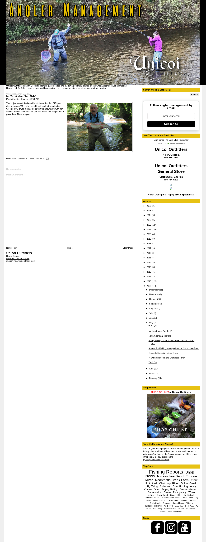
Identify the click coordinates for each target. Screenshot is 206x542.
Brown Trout (162, 495)
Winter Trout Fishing (175, 511)
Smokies (166, 503)
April (151, 369)
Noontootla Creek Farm (35, 158)
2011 (149, 276)
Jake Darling (157, 509)
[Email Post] (47, 158)
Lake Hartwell (188, 495)
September (154, 304)
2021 (149, 229)
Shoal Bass (190, 509)
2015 (149, 257)
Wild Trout (168, 506)
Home (70, 248)
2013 (149, 267)
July (151, 313)
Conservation (154, 492)
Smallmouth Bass (188, 500)
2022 (149, 225)
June (151, 318)
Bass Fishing (180, 486)
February (153, 378)
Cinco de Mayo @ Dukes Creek (163, 353)
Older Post (128, 248)
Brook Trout (189, 506)
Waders (162, 511)
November (154, 294)
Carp (172, 495)
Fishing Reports (18, 158)
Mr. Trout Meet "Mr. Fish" (21, 96)
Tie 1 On (153, 362)
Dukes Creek (189, 483)
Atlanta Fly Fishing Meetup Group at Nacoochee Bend (174, 348)
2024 (149, 215)
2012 (149, 272)
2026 (149, 206)
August (152, 308)
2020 (149, 234)
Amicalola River (152, 498)
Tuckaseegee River (153, 506)
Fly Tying (152, 486)
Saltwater (165, 486)
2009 (149, 286)
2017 (149, 248)
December (154, 290)
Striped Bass (178, 503)
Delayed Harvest (188, 489)
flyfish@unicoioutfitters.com (156, 459)
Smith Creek (155, 503)
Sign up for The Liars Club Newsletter (171, 140)
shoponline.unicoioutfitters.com (20, 261)
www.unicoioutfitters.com (17, 258)
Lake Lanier (173, 500)
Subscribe (171, 124)
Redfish (181, 509)
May (151, 322)
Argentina (179, 506)
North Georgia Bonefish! (160, 336)
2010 (149, 281)
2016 (149, 253)
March (152, 373)
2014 (149, 262)
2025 (149, 210)
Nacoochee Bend (170, 476)
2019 (149, 239)
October (153, 299)
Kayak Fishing (159, 500)
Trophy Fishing (169, 489)
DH (178, 495)
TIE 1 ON (153, 326)
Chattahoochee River (170, 498)
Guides (167, 492)
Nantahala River (170, 509)
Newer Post (11, 248)
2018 (149, 243)
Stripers (189, 503)
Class (184, 498)
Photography (179, 492)
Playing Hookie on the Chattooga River (167, 358)
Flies (191, 498)
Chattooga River (169, 483)
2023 (149, 220)
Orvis (157, 489)
